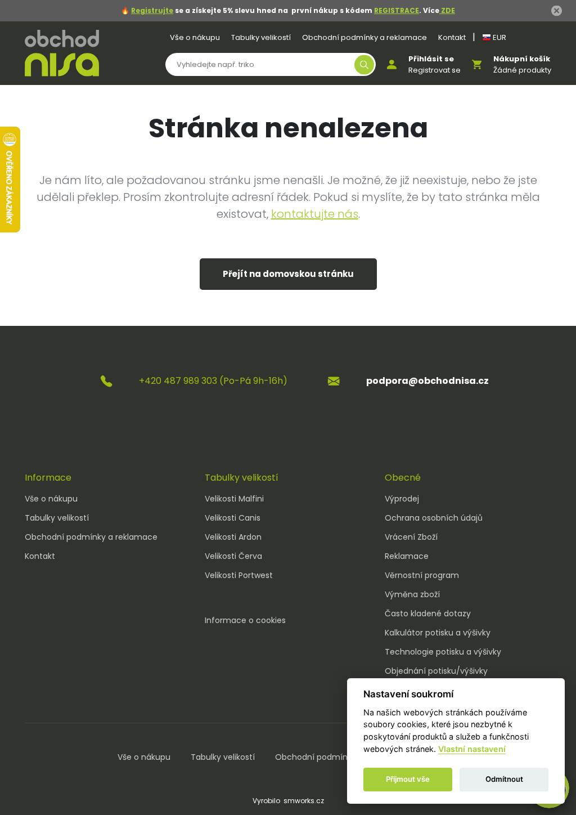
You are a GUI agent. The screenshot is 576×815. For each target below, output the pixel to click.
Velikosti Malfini (234, 498)
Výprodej (402, 498)
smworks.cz (304, 800)
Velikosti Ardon (233, 537)
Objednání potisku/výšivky (436, 671)
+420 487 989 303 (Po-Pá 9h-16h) (213, 380)
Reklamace (407, 556)
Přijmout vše (408, 778)
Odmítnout (504, 778)
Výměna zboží (412, 594)
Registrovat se (434, 70)
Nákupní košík (521, 58)
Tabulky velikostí (261, 37)
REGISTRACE (396, 10)
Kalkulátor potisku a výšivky (437, 632)
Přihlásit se (431, 58)
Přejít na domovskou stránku (288, 274)
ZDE (447, 10)
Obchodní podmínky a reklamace (364, 37)
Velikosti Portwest (239, 575)
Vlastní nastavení (472, 749)
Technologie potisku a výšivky (443, 651)
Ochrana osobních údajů (434, 517)
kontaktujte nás (314, 214)
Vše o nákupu (195, 37)
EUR (498, 37)
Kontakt (452, 37)
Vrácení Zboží (411, 537)
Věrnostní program (422, 575)
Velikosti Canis (232, 517)
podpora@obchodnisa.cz (427, 380)
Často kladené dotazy (428, 613)
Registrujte (152, 10)
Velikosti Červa (233, 556)
